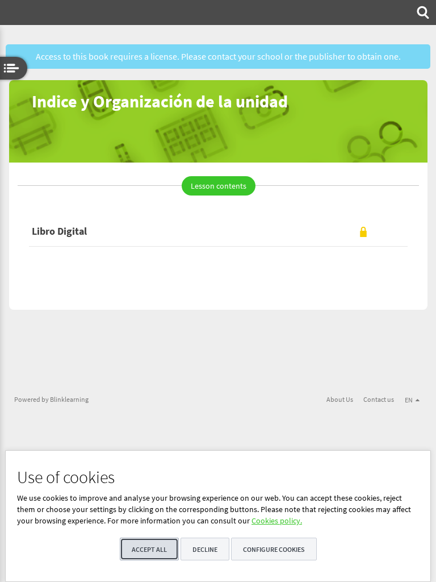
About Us (339, 399)
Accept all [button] (149, 549)
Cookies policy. (276, 521)
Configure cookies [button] (274, 549)
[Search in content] (422, 12)
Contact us (378, 399)
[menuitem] (422, 12)
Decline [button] (204, 549)
